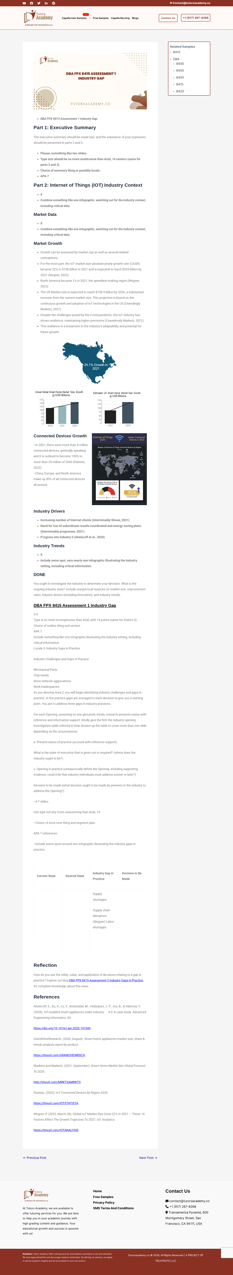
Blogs (135, 18)
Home (97, 1191)
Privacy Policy (104, 1202)
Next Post (148, 1157)
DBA (176, 59)
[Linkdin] (46, 3)
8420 (180, 91)
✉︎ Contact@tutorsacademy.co (190, 3)
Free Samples (101, 18)
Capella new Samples (75, 16)
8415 (176, 52)
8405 (180, 70)
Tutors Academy (40, 1254)
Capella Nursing (120, 18)
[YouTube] (24, 3)
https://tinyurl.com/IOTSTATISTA (56, 1103)
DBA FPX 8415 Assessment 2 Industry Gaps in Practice (106, 980)
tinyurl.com (51, 1130)
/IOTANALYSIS (68, 1130)
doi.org (48, 1028)
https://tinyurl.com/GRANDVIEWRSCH (59, 1055)
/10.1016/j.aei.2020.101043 (72, 1028)
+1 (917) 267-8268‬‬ (196, 17)
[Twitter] (38, 3)
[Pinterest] (53, 3)
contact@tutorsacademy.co (189, 1201)
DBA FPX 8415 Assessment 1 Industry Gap (75, 605)
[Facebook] (31, 3)
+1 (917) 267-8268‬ (182, 1206)
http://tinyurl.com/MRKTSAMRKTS (57, 1082)
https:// (38, 1028)
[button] (89, 18)
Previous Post (34, 1157)
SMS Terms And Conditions (113, 1208)
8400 (180, 63)
